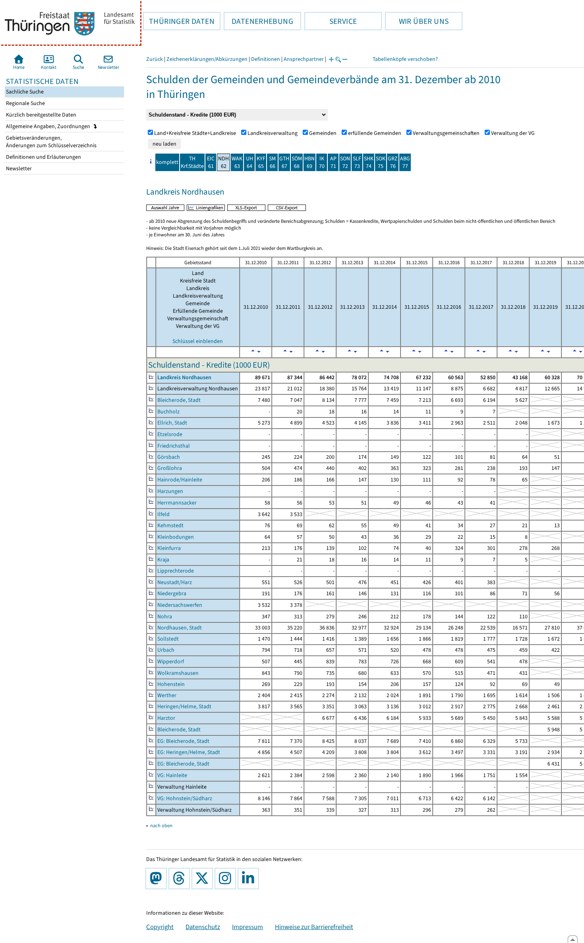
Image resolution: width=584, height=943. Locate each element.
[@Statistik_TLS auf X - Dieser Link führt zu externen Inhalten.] (203, 878)
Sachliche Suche (24, 91)
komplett (167, 162)
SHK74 (368, 162)
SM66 (272, 162)
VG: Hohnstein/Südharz (184, 798)
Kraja (163, 559)
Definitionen (265, 59)
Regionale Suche (25, 103)
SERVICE (330, 21)
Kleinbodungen (175, 537)
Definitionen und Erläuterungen (43, 157)
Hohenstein (171, 684)
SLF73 (357, 162)
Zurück (154, 59)
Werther (166, 695)
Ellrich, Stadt (172, 423)
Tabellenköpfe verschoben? (405, 59)
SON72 (345, 162)
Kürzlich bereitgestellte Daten (40, 115)
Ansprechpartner (304, 59)
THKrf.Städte (192, 162)
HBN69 (309, 162)
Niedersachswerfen (179, 605)
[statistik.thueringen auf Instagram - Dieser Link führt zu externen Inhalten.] (226, 878)
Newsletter (18, 168)
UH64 (249, 162)
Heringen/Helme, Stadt (184, 706)
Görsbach (168, 457)
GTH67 (284, 162)
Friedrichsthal (173, 446)
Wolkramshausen (178, 673)
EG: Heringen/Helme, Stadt (188, 752)
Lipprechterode (175, 571)
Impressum (247, 926)
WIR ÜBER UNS (417, 21)
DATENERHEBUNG (258, 21)
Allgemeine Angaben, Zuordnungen (49, 126)
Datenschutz (203, 926)
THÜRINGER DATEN (179, 21)
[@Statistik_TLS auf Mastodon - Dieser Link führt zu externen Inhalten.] (157, 878)
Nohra (164, 616)
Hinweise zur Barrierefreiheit (314, 926)
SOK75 (380, 162)
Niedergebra (171, 593)
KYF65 (261, 162)
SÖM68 (297, 162)
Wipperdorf (170, 661)
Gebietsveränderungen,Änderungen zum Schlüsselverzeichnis (51, 141)
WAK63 (237, 162)
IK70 (322, 162)
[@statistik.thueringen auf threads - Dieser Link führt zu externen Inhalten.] (180, 878)
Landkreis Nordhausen (184, 377)
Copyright (160, 926)
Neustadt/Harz (174, 582)
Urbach (165, 650)
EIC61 (211, 162)
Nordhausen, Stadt (179, 627)
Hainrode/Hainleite (179, 479)
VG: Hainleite (172, 775)
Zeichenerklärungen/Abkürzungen (207, 59)
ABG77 (405, 162)
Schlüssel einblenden (197, 341)
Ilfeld (163, 514)
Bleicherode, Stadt (179, 400)
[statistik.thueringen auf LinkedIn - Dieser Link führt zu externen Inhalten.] (249, 878)
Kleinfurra (169, 548)
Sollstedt (168, 639)
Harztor (166, 718)
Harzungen (170, 491)
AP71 (333, 162)
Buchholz (168, 411)
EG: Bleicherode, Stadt (183, 741)
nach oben (161, 825)
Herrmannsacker (177, 503)
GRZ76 (393, 162)
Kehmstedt (170, 525)
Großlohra (169, 468)
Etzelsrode (169, 434)
